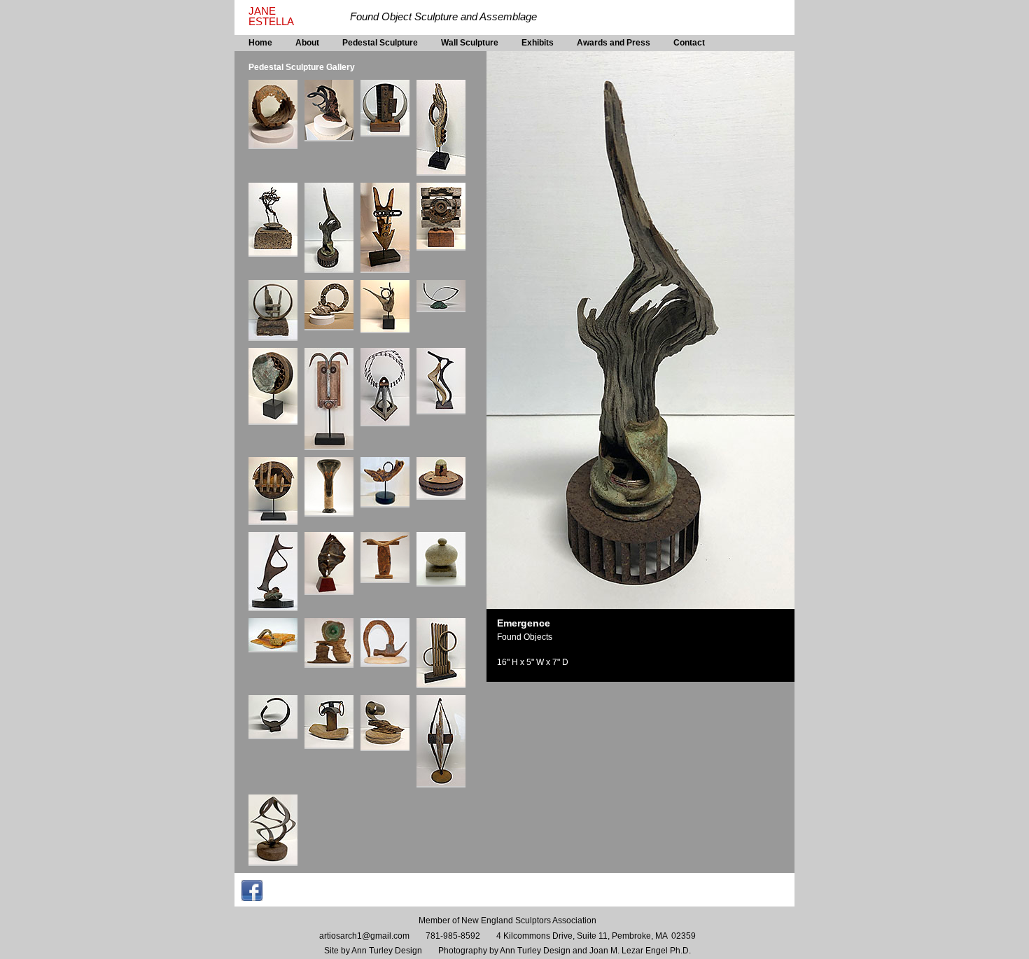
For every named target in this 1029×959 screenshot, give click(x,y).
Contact (689, 43)
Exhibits (538, 43)
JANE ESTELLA (271, 16)
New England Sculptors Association (528, 920)
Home (260, 43)
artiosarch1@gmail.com (364, 936)
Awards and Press (613, 43)
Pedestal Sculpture (380, 43)
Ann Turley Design (386, 950)
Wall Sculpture (469, 43)
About (307, 43)
